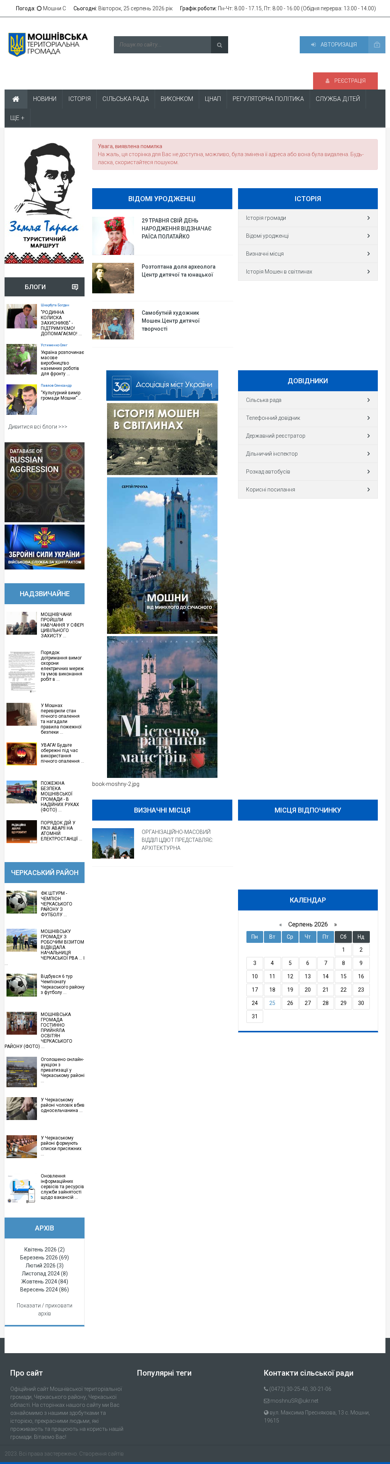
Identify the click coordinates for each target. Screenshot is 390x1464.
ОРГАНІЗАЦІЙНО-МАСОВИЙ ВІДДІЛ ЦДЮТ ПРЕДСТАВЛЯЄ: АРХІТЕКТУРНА (177, 840)
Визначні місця (265, 254)
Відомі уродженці (267, 236)
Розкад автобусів (268, 472)
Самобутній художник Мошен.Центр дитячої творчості (171, 321)
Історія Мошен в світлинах (279, 272)
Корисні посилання (270, 489)
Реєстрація (349, 81)
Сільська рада (263, 400)
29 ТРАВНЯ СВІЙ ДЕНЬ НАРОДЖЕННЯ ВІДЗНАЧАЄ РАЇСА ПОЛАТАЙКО (177, 229)
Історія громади (266, 218)
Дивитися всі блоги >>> (37, 427)
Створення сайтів (101, 1454)
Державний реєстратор (275, 436)
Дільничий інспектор (272, 454)
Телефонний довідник (273, 418)
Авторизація (338, 45)
